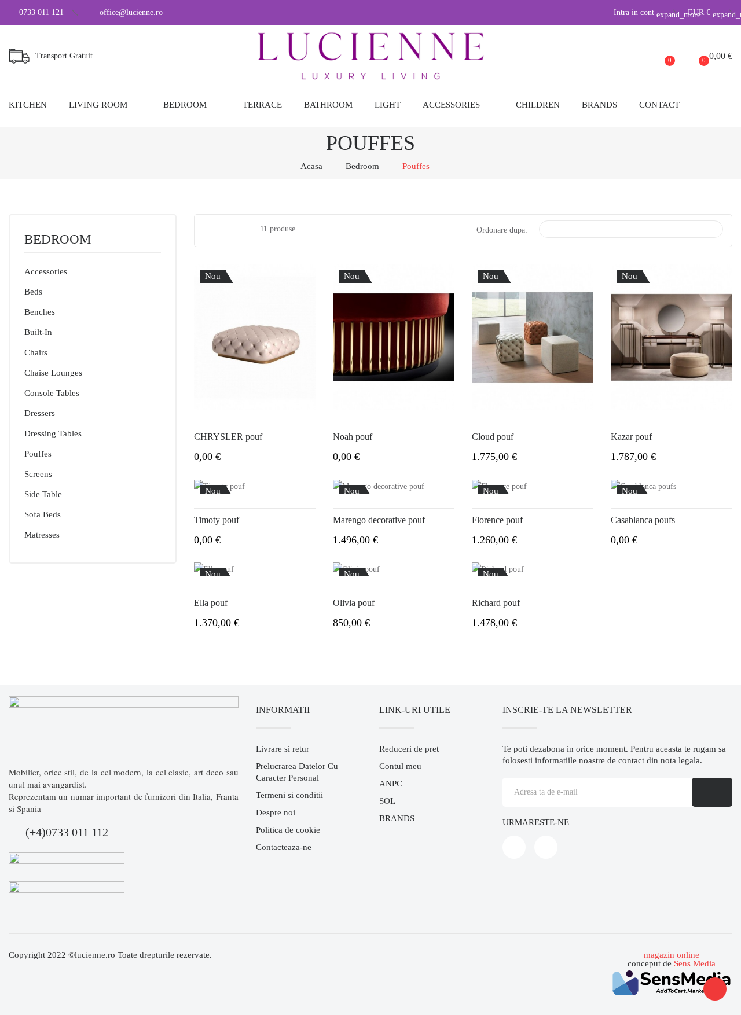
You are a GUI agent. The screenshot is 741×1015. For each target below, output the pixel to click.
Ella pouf (211, 603)
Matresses (42, 534)
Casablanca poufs (643, 520)
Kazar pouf (631, 437)
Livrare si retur (282, 748)
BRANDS (396, 818)
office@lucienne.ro (131, 12)
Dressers (39, 413)
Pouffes (38, 453)
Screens (38, 474)
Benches (39, 312)
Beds (33, 291)
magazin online (671, 954)
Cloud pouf (492, 437)
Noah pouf (352, 437)
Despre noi (275, 812)
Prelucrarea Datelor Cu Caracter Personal (297, 772)
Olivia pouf (354, 603)
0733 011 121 (41, 12)
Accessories (45, 271)
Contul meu (400, 766)
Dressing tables (53, 433)
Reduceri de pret (409, 748)
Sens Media (695, 963)
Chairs (35, 352)
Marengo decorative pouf (379, 520)
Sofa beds (42, 514)
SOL (387, 801)
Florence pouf (497, 520)
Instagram (545, 847)
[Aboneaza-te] (712, 792)
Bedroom (57, 240)
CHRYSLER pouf (228, 437)
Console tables (51, 393)
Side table (43, 494)
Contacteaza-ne (283, 847)
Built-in (38, 332)
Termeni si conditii (289, 795)
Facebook (514, 847)
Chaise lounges (53, 372)
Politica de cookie (288, 829)
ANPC (390, 783)
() (670, 60)
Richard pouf (496, 603)
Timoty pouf (216, 520)
